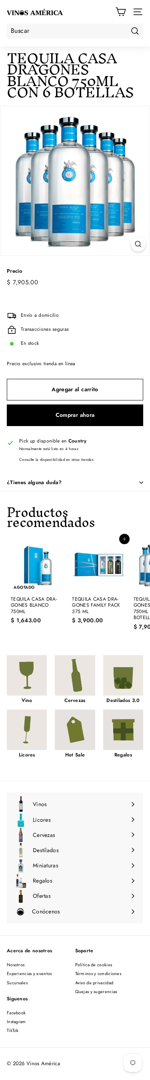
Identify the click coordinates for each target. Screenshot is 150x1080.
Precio (14, 271)
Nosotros (15, 964)
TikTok (13, 1030)
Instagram (16, 1021)
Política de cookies (93, 964)
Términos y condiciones (98, 973)
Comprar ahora (75, 415)
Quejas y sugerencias (96, 991)
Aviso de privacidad (94, 982)
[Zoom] (138, 244)
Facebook (16, 1013)
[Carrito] (120, 12)
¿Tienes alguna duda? (34, 482)
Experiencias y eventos (29, 973)
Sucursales (17, 982)
